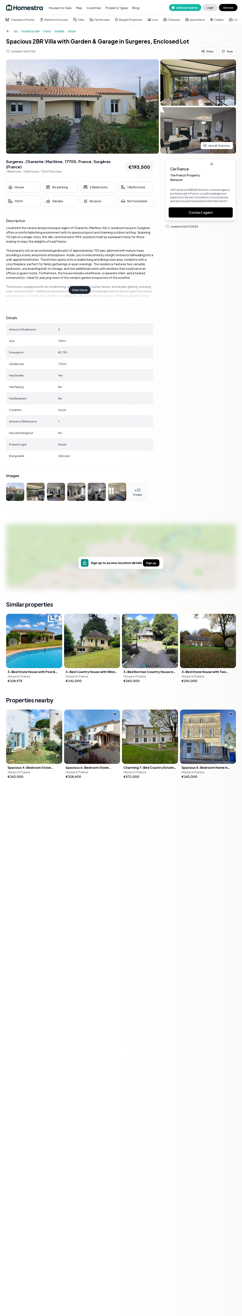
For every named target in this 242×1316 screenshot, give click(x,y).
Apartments (197, 19)
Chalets (219, 19)
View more (79, 290)
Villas (81, 19)
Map (79, 8)
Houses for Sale (60, 8)
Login (210, 7)
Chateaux (174, 19)
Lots (155, 19)
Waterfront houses (56, 19)
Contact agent (201, 212)
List (16, 31)
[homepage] (8, 31)
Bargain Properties (130, 19)
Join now (228, 7)
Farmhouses (102, 19)
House (71, 31)
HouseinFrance (19, 676)
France (47, 31)
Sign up (151, 563)
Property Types (116, 8)
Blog (135, 8)
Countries (94, 8)
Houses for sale (31, 31)
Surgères (59, 31)
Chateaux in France (22, 19)
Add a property (187, 7)
